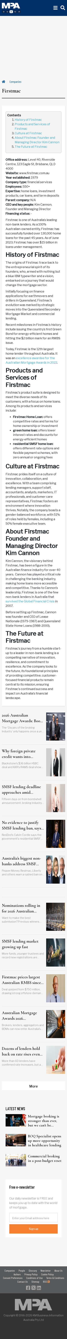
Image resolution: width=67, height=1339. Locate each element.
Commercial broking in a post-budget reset (44, 1158)
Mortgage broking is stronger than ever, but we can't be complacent (43, 1121)
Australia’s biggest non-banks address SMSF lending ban (21, 861)
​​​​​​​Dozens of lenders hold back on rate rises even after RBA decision (21, 1051)
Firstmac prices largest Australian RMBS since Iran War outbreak (21, 980)
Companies (15, 81)
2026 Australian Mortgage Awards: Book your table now (22, 718)
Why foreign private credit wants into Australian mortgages (20, 754)
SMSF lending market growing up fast (20, 944)
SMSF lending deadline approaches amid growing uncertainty (21, 790)
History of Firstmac (28, 120)
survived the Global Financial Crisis (30, 601)
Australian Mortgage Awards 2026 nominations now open (21, 1016)
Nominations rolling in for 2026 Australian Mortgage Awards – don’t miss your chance (21, 908)
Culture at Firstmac (28, 133)
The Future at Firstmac (31, 146)
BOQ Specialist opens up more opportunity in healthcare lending (44, 1140)
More (33, 1086)
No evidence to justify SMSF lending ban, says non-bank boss (21, 825)
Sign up (33, 1228)
